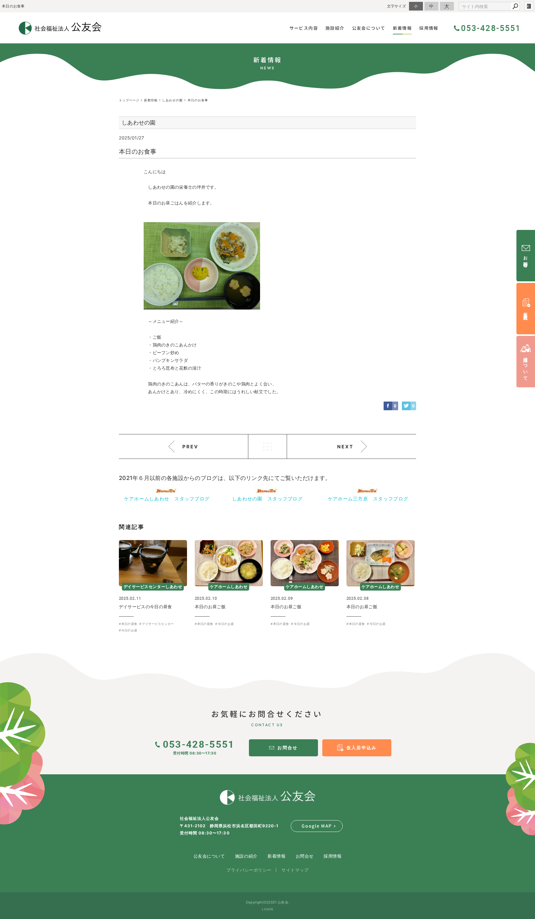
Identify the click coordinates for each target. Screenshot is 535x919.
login (528, 6)
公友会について (209, 856)
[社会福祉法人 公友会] (267, 797)
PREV (190, 447)
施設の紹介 (246, 856)
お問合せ (305, 856)
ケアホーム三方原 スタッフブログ (368, 499)
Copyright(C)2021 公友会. (267, 902)
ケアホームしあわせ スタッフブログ (167, 499)
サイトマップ (294, 870)
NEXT (345, 447)
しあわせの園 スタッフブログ (267, 499)
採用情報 (332, 856)
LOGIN (267, 909)
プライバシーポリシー (249, 870)
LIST (267, 446)
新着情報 (276, 856)
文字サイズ (396, 6)
